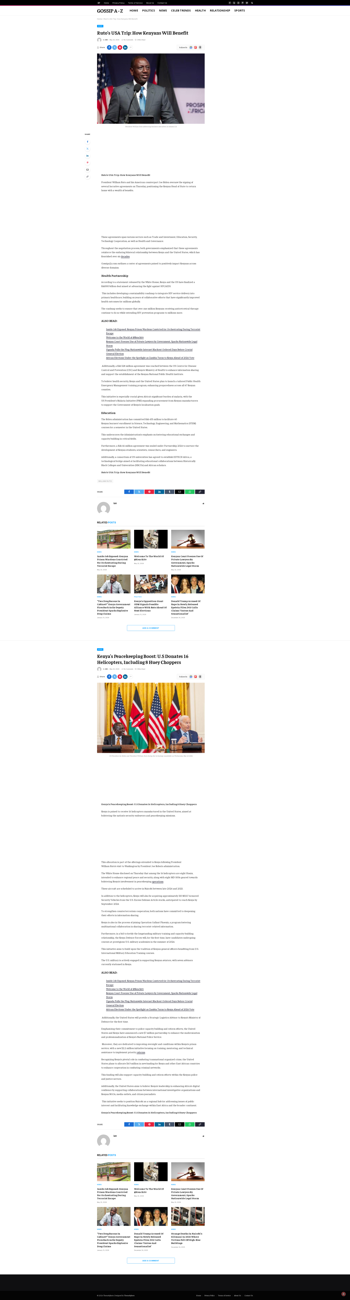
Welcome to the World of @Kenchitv (125, 337)
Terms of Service (135, 3)
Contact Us (162, 3)
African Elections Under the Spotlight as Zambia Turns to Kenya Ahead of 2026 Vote (150, 357)
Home (106, 3)
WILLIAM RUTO (105, 481)
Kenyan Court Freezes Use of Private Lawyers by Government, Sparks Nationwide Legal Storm (187, 561)
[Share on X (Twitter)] (114, 47)
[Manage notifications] (343, 1294)
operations (157, 881)
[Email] (87, 169)
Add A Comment (150, 628)
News (163, 10)
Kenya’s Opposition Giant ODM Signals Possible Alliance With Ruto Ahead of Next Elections (150, 606)
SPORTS (239, 10)
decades (125, 256)
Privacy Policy (118, 3)
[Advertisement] (150, 153)
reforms (141, 1052)
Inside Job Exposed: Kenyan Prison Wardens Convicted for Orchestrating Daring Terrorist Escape (112, 561)
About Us (150, 3)
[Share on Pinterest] (120, 47)
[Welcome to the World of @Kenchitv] (151, 539)
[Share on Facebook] (109, 47)
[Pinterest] (87, 162)
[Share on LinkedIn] (125, 47)
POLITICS (148, 10)
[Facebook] (87, 141)
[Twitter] (87, 148)
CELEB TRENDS (181, 10)
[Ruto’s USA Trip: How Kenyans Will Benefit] (151, 88)
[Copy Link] (87, 176)
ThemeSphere (129, 1295)
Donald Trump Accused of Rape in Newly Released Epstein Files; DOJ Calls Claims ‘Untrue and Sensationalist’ (185, 607)
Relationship (220, 10)
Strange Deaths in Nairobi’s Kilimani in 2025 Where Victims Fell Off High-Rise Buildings (186, 1238)
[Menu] (99, 2)
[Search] (252, 2)
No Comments (128, 40)
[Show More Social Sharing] (130, 47)
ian (106, 40)
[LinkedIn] (87, 155)
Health (200, 10)
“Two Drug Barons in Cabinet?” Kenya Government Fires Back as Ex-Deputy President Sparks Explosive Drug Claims (113, 607)
